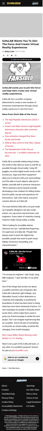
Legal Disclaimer (33, 402)
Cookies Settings (9, 410)
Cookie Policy (7, 402)
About (4, 386)
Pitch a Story (31, 394)
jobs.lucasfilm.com (19, 350)
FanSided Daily (8, 394)
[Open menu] (3, 3)
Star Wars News (14, 368)
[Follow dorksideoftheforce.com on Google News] (37, 358)
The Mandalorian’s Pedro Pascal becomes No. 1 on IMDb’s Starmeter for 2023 (22, 152)
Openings (30, 386)
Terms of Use (32, 398)
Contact (5, 390)
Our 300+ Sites (32, 390)
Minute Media (13, 416)
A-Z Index (30, 406)
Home (4, 368)
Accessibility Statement (12, 406)
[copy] (15, 55)
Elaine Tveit (9, 51)
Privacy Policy (8, 398)
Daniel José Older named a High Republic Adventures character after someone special (23, 129)
